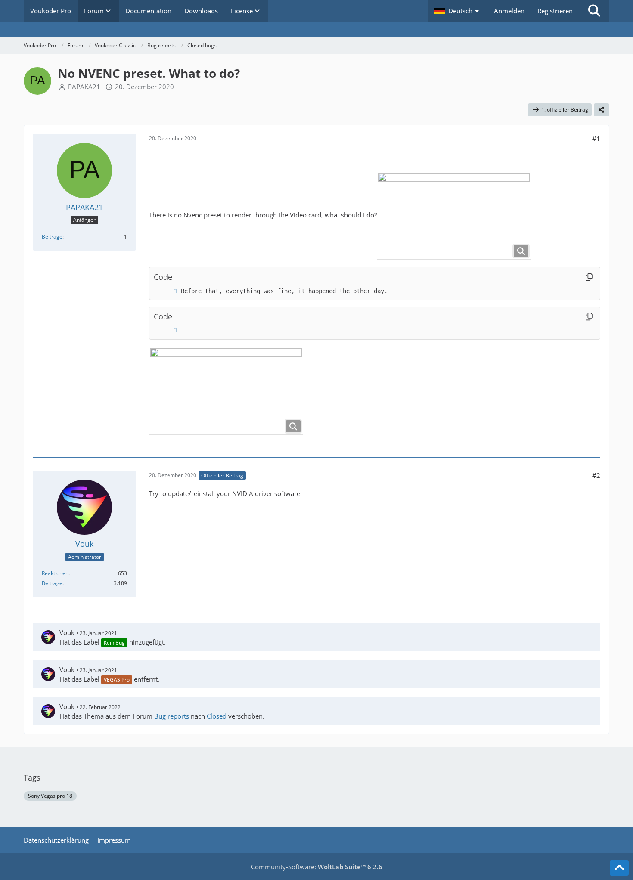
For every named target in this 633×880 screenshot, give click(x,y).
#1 (596, 138)
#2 (596, 475)
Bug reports (171, 716)
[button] (457, 11)
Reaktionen (55, 573)
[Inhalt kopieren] (589, 277)
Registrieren (555, 10)
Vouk (66, 632)
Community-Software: (316, 866)
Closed (217, 716)
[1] (167, 291)
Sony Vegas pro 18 (50, 795)
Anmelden (509, 10)
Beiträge (52, 236)
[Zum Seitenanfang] (619, 868)
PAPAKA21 (84, 86)
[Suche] (594, 11)
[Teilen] (601, 109)
